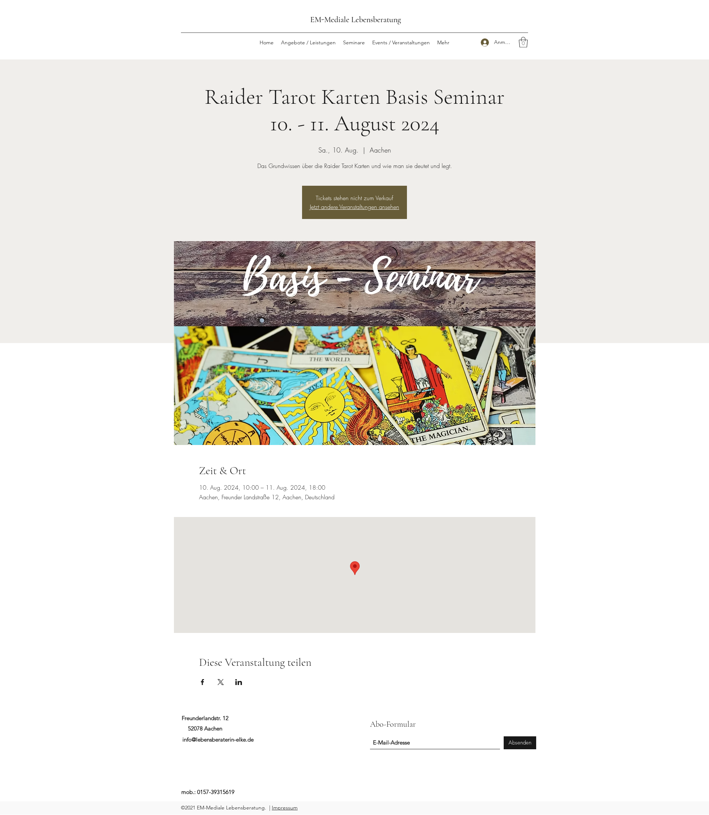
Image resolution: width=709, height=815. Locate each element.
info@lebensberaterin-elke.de (218, 739)
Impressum (285, 807)
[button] (523, 42)
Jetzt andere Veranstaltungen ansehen (354, 207)
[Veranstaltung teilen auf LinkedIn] (238, 682)
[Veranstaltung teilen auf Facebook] (202, 682)
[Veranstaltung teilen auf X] (220, 682)
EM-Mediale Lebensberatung (355, 19)
